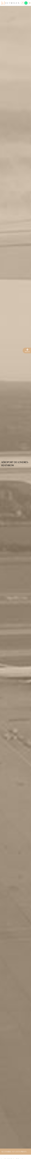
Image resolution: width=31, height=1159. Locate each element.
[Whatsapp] (25, 2)
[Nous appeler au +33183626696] (22, 3)
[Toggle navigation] (29, 3)
